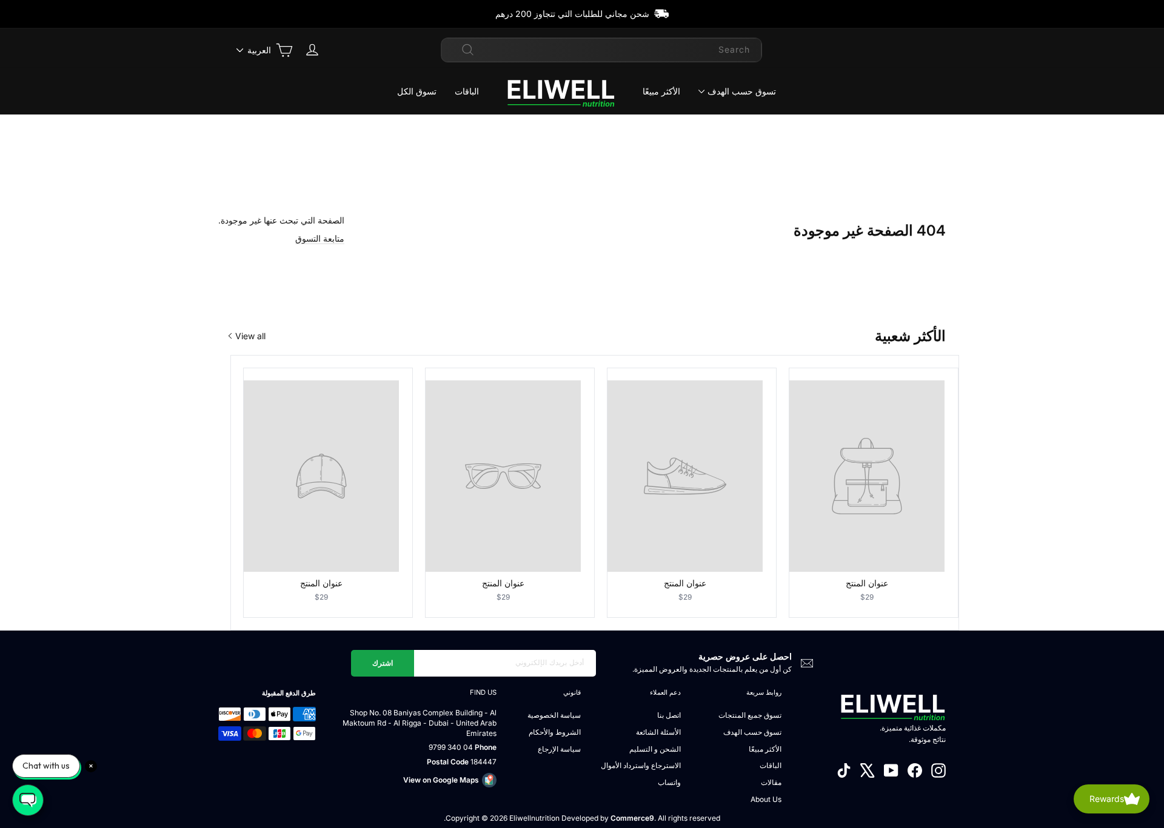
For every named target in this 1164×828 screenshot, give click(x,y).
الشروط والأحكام (555, 732)
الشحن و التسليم (655, 748)
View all (250, 336)
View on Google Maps (441, 779)
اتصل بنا (669, 715)
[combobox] (601, 49)
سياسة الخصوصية (554, 715)
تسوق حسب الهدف (741, 91)
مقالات (771, 782)
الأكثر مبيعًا (661, 91)
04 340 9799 (451, 747)
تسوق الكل (416, 91)
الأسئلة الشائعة (658, 732)
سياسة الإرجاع (559, 748)
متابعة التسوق (319, 238)
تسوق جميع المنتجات (749, 715)
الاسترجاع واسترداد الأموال (641, 765)
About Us (766, 799)
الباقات (467, 91)
